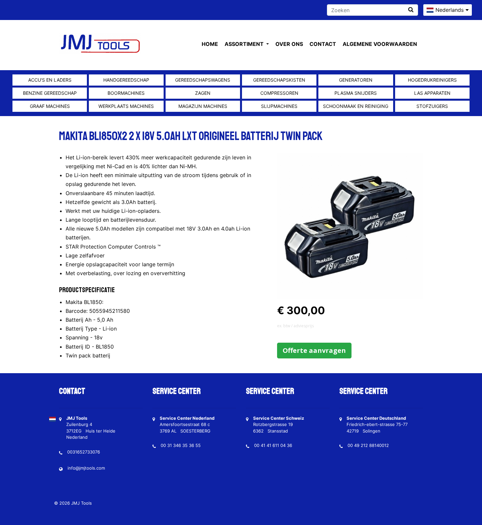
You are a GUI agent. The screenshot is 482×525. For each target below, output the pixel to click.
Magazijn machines (202, 106)
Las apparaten (432, 93)
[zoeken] (410, 9)
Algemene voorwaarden (380, 44)
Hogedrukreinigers (432, 80)
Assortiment (245, 44)
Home (210, 44)
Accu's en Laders (49, 80)
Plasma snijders (355, 93)
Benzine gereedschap (50, 93)
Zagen (203, 93)
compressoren (279, 93)
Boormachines (126, 93)
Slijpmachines (279, 106)
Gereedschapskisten (279, 80)
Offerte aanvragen (314, 350)
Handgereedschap (126, 80)
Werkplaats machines (126, 106)
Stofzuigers (432, 106)
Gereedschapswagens (202, 80)
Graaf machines (50, 106)
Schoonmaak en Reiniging (355, 106)
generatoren (355, 80)
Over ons (289, 44)
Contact (323, 44)
